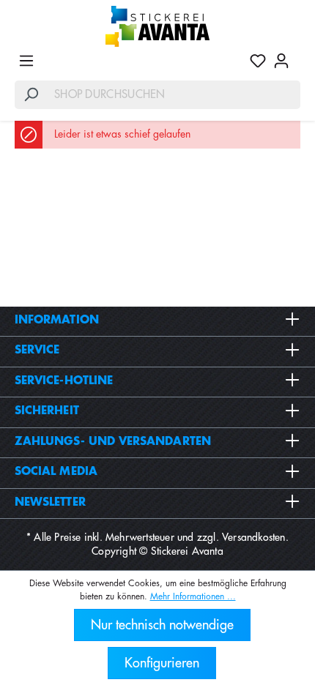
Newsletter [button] (50, 502)
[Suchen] (31, 95)
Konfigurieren (162, 663)
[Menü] (26, 61)
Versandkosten (254, 537)
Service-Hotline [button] (64, 380)
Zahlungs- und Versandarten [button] (113, 441)
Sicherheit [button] (47, 410)
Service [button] (37, 350)
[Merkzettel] (258, 61)
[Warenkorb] (296, 54)
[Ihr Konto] (281, 61)
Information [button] (57, 320)
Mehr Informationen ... (193, 596)
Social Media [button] (56, 471)
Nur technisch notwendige (162, 625)
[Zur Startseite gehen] (157, 26)
